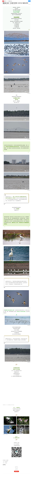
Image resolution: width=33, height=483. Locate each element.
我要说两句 (16, 471)
